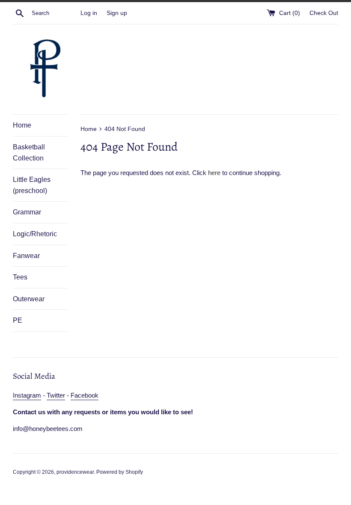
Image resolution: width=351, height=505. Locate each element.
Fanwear (26, 255)
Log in (88, 13)
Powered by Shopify (119, 472)
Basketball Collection (29, 152)
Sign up (117, 13)
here (214, 172)
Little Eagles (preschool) (32, 185)
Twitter (56, 395)
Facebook (84, 395)
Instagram (27, 395)
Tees (20, 277)
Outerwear (29, 299)
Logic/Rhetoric (35, 234)
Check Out (323, 13)
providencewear (75, 472)
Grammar (27, 212)
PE (17, 320)
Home (22, 125)
